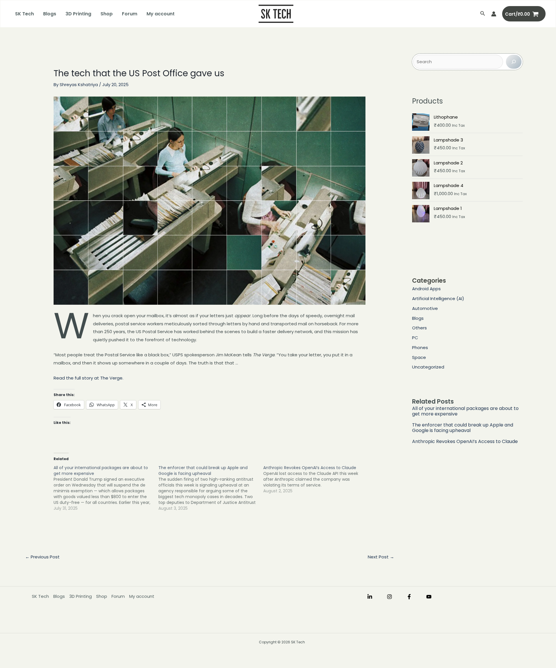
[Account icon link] (493, 14)
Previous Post (42, 557)
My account (161, 13)
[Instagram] (389, 596)
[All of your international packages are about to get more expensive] (106, 488)
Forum (129, 13)
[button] (482, 14)
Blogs (49, 13)
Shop (106, 13)
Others (419, 328)
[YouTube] (428, 596)
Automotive (425, 308)
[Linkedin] (369, 596)
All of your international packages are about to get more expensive (465, 411)
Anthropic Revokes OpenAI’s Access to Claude (465, 441)
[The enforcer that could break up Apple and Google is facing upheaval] (210, 488)
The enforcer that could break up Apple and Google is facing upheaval (462, 427)
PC (415, 338)
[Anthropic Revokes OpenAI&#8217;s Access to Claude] (315, 479)
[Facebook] (409, 596)
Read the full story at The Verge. (88, 378)
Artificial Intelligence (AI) (438, 298)
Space (419, 357)
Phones (420, 347)
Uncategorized (428, 367)
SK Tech (24, 13)
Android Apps (426, 289)
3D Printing (78, 13)
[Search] (514, 62)
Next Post (381, 557)
